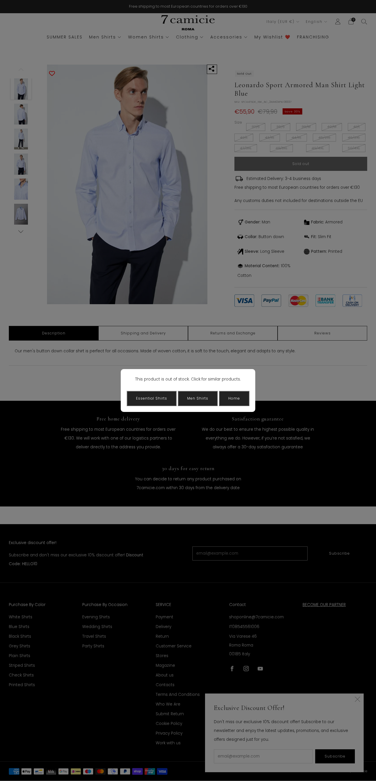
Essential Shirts (151, 398)
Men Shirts (197, 398)
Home (234, 398)
